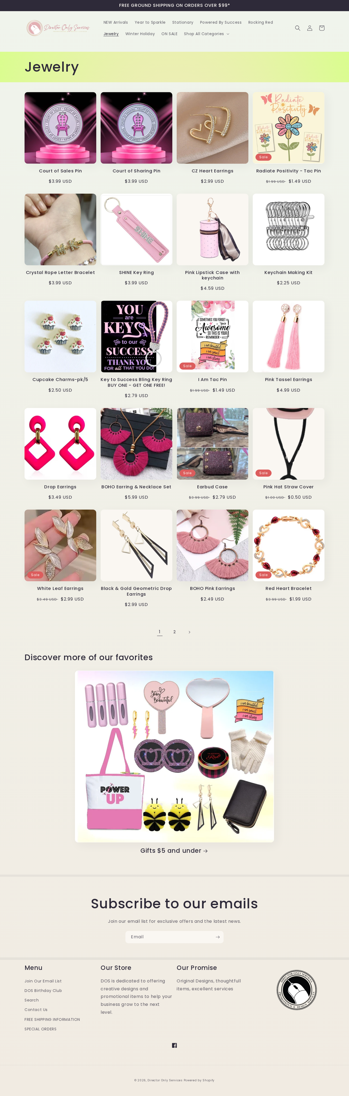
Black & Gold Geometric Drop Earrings (136, 591)
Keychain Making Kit (288, 272)
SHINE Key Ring (136, 272)
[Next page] (189, 632)
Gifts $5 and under (170, 851)
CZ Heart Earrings (213, 171)
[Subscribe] (218, 937)
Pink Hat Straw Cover (288, 487)
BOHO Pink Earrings (212, 588)
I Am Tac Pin (212, 379)
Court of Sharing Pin (137, 171)
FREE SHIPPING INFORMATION (52, 1019)
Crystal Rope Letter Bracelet (60, 272)
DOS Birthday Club (43, 990)
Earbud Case (212, 487)
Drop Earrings (60, 487)
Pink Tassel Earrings (288, 379)
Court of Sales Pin (60, 171)
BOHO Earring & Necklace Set (136, 487)
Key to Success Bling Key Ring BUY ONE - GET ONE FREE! (136, 382)
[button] (206, 33)
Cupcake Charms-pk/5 (60, 379)
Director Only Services (165, 1080)
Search (32, 1000)
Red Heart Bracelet (289, 588)
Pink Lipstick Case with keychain (212, 275)
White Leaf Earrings (60, 588)
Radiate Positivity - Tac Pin (288, 171)
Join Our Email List (43, 981)
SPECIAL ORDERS (40, 1029)
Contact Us (36, 1009)
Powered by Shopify (199, 1080)
